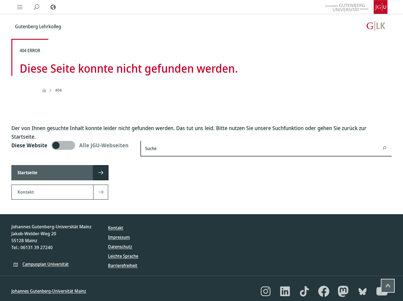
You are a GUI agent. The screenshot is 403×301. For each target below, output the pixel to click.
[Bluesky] (362, 291)
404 (58, 90)
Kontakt (115, 228)
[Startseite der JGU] (356, 7)
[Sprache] (53, 7)
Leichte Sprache (123, 256)
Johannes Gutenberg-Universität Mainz (48, 291)
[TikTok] (304, 291)
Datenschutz (120, 247)
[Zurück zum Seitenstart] (388, 286)
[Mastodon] (343, 291)
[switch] (72, 145)
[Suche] (36, 7)
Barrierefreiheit (122, 265)
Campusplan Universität (45, 264)
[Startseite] (44, 90)
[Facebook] (323, 291)
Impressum (119, 237)
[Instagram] (265, 291)
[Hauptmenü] (19, 7)
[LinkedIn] (285, 291)
